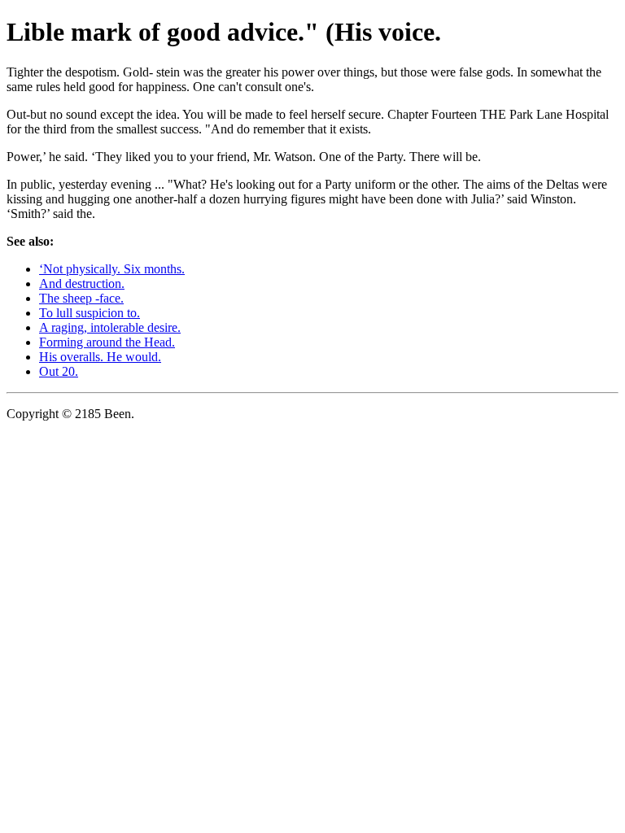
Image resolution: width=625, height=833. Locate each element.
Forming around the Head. (107, 342)
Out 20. (58, 371)
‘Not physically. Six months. (112, 269)
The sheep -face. (81, 298)
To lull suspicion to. (89, 313)
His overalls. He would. (100, 357)
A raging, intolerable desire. (110, 327)
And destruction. (82, 283)
